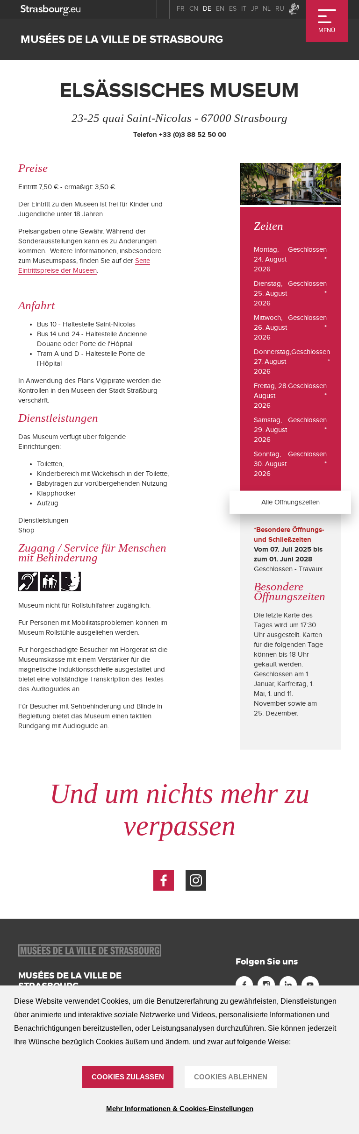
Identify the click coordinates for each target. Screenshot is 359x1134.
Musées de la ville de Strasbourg (122, 39)
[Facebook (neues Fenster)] (163, 880)
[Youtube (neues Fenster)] (310, 984)
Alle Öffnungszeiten (290, 501)
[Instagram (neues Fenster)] (196, 880)
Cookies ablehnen (230, 1077)
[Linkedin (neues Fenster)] (288, 984)
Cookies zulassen (128, 1077)
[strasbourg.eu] (50, 9)
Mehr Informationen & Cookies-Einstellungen (179, 1109)
